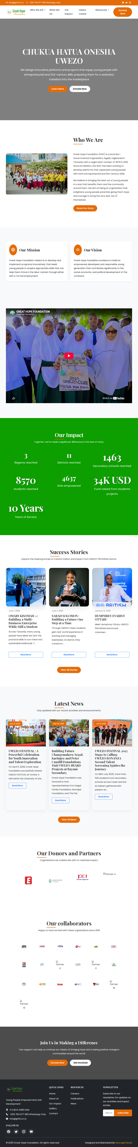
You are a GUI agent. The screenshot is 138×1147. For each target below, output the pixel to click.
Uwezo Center (82, 11)
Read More (25, 654)
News (73, 1103)
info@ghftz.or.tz (16, 2)
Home (52, 1093)
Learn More (57, 88)
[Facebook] (123, 2)
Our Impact (69, 11)
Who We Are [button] (37, 10)
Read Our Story (85, 208)
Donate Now (123, 12)
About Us (54, 1098)
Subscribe (123, 1112)
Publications (77, 1098)
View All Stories (69, 669)
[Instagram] (130, 2)
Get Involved (80, 1062)
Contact (53, 1113)
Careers (75, 1093)
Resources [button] (102, 10)
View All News (69, 819)
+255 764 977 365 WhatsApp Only (44, 2)
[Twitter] (126, 2)
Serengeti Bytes (123, 1142)
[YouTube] (31, 1131)
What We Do (54, 11)
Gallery (53, 1108)
